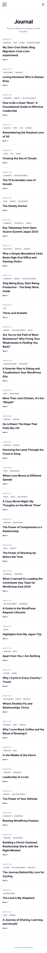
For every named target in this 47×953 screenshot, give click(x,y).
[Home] (4, 4)
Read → (5, 59)
